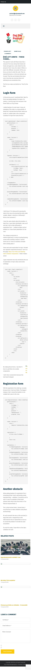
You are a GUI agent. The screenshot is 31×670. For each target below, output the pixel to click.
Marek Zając (17, 51)
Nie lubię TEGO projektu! (8, 580)
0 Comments (8, 53)
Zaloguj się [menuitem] (3, 1)
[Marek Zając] (15, 8)
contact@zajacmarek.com (16, 13)
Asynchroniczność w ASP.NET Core (10, 557)
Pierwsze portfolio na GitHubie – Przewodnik (14, 605)
